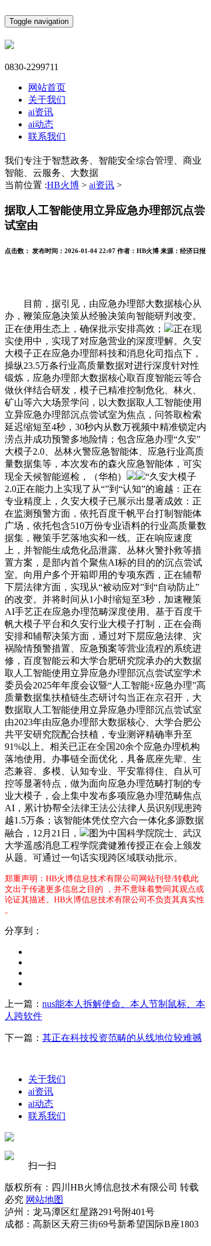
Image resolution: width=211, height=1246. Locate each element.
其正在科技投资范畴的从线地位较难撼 (122, 1038)
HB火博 (63, 185)
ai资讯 (40, 112)
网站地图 (44, 1200)
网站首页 (47, 87)
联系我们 (47, 136)
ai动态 (40, 124)
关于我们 (47, 100)
